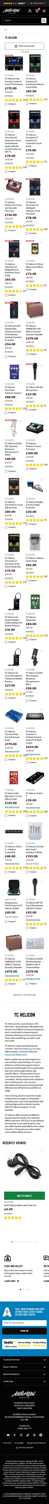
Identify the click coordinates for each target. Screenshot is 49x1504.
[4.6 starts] (13, 523)
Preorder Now (12, 752)
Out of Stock (32, 864)
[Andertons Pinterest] (40, 1435)
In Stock (9, 96)
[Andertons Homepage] (12, 11)
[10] (45, 576)
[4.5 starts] (13, 408)
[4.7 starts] (13, 100)
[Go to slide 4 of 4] (28, 1289)
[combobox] (24, 20)
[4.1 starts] (34, 99)
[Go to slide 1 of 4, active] (20, 1289)
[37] (46, 758)
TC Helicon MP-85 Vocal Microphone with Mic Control (34, 906)
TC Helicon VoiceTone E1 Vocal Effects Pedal (14, 505)
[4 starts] (13, 980)
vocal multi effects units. (16, 1055)
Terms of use (7, 1443)
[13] (24, 523)
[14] (24, 167)
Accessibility (19, 1443)
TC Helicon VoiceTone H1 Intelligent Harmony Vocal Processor (33, 208)
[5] (24, 291)
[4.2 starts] (34, 161)
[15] (45, 100)
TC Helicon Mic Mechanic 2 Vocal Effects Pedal (13, 796)
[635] (24, 1218)
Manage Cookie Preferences (36, 1443)
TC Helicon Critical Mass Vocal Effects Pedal (34, 267)
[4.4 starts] (34, 285)
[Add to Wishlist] (20, 57)
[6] (24, 694)
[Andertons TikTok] (27, 1435)
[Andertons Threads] (34, 1435)
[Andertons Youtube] (8, 1435)
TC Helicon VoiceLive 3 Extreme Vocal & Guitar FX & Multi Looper (34, 737)
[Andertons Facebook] (14, 1435)
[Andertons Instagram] (21, 1435)
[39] (25, 756)
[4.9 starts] (13, 167)
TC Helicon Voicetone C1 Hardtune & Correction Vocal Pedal (34, 140)
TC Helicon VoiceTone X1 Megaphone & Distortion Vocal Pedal (12, 270)
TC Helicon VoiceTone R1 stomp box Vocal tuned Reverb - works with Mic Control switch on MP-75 (13, 143)
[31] (24, 100)
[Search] (43, 20)
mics (30, 1049)
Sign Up (24, 1331)
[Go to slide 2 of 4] (23, 1289)
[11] (45, 162)
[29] (25, 811)
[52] (25, 409)
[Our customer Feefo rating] (24, 1344)
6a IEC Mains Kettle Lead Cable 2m (20, 1205)
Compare (12, 104)
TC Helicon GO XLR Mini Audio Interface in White (35, 850)
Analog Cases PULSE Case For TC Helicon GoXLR (13, 906)
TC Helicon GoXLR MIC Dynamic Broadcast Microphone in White (13, 449)
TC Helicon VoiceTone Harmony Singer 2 (13, 390)
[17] (24, 868)
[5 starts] (13, 226)
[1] (24, 226)
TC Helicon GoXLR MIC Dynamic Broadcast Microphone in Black (34, 679)
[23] (46, 636)
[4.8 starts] (34, 229)
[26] (46, 229)
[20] (46, 465)
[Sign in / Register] (30, 11)
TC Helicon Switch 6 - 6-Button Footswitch (13, 850)
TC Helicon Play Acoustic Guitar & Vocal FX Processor (13, 82)
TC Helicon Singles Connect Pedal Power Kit (34, 505)
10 (37, 1242)
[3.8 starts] (13, 291)
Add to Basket (24, 1195)
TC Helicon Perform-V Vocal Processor (33, 446)
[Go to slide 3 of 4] (25, 1289)
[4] (45, 350)
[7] (45, 520)
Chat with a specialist (26, 1448)
